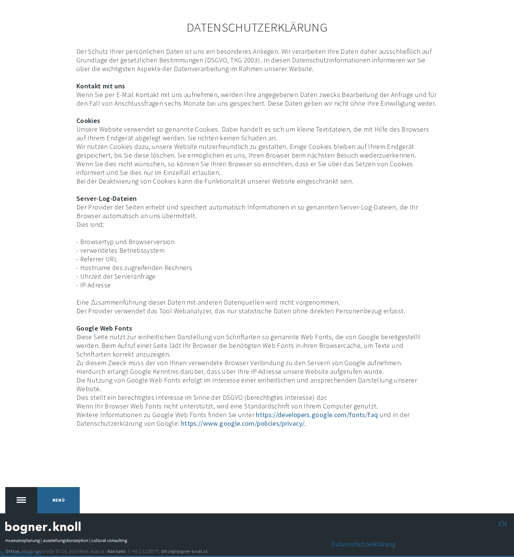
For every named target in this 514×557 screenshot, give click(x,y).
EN (503, 523)
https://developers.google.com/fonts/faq (317, 414)
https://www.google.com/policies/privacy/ (242, 423)
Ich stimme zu (20, 552)
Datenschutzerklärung (363, 544)
